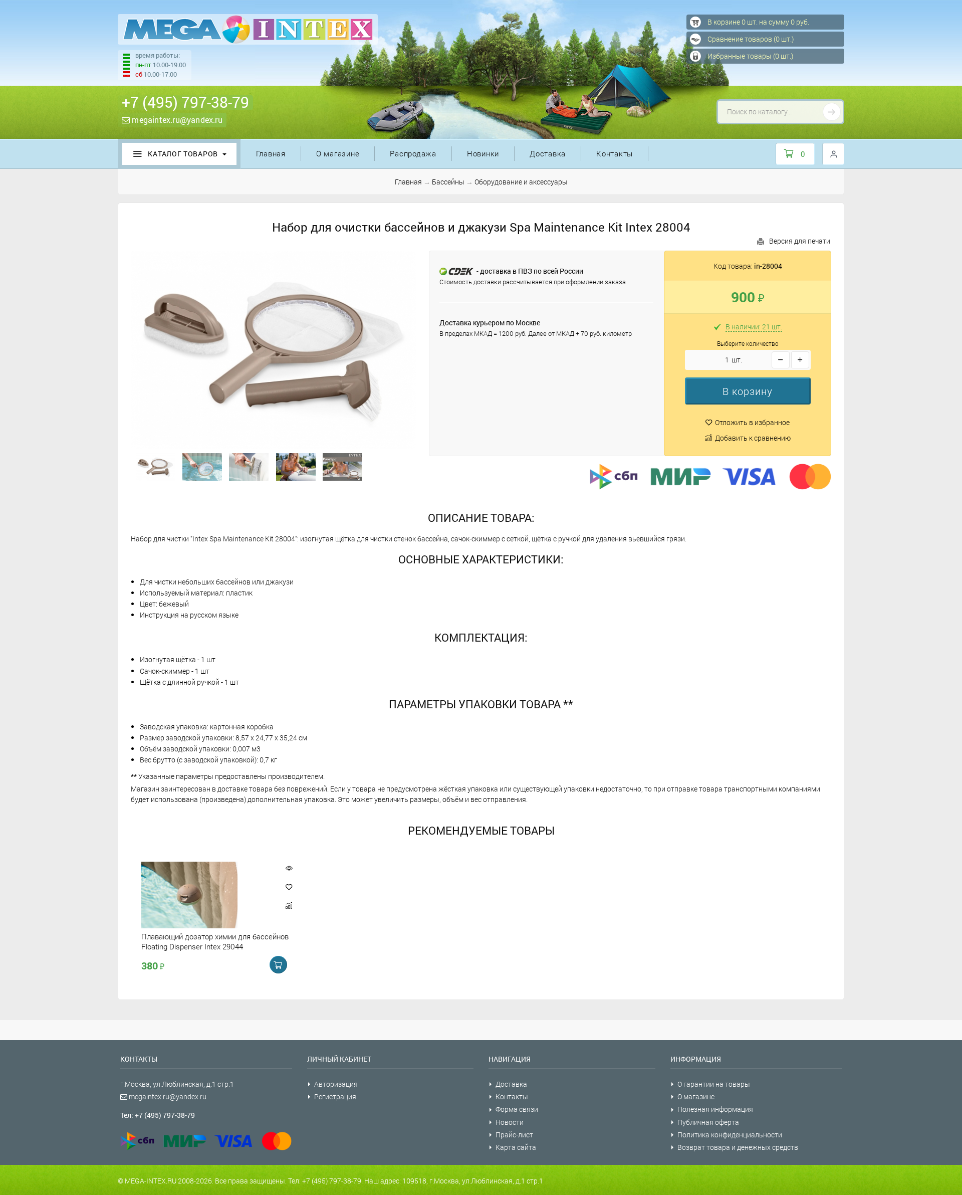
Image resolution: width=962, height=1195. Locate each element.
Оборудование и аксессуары (521, 181)
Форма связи (517, 1109)
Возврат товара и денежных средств (737, 1147)
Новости (510, 1122)
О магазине (338, 153)
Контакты (614, 153)
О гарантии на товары (713, 1084)
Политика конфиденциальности (729, 1134)
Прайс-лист (514, 1134)
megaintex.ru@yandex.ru (176, 119)
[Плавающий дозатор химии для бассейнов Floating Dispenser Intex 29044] (206, 895)
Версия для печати (799, 241)
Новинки (483, 153)
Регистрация (335, 1096)
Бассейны (448, 181)
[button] (748, 391)
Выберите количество (748, 343)
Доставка (548, 153)
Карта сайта (516, 1147)
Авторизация (336, 1084)
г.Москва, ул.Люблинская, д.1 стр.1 (177, 1084)
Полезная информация (715, 1109)
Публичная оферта (708, 1122)
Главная (271, 153)
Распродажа (413, 153)
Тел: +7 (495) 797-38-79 (157, 1115)
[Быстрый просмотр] (289, 868)
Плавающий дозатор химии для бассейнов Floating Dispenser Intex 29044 (215, 941)
